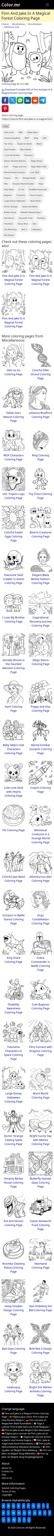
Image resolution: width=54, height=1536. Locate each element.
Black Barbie (25, 149)
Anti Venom (9, 218)
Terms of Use (9, 1491)
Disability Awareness (38, 189)
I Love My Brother (12, 155)
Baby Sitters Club (38, 166)
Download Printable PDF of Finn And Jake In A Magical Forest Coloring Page (27, 91)
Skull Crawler (10, 149)
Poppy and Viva (20, 166)
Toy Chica (8, 144)
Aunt (6, 166)
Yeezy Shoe (22, 224)
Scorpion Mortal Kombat (23, 184)
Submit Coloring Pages (14, 1488)
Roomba (41, 218)
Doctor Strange (10, 206)
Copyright (7, 1494)
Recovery (29, 155)
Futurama (20, 195)
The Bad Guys (10, 229)
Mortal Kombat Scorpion (14, 172)
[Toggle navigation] (47, 5)
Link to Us (7, 1478)
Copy (5, 125)
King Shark (9, 189)
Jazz (42, 178)
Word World (35, 201)
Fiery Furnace (36, 195)
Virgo (40, 184)
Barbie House (10, 212)
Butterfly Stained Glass (31, 212)
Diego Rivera (36, 161)
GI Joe (21, 189)
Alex (6, 184)
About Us (6, 1468)
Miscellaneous (18, 24)
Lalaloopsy (36, 229)
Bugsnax (8, 195)
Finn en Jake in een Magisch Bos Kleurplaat (27, 1430)
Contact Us (7, 1471)
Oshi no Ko (9, 132)
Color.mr (10, 5)
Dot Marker (9, 235)
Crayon (7, 178)
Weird (39, 144)
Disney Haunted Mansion (15, 161)
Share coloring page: (12, 115)
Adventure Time (11, 27)
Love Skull (34, 172)
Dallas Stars (32, 132)
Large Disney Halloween (14, 201)
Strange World (29, 178)
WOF (27, 138)
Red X (24, 229)
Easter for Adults (24, 144)
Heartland (8, 224)
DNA (21, 132)
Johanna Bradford (12, 138)
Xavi (34, 224)
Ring (36, 138)
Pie (16, 178)
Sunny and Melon (30, 206)
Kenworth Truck (26, 218)
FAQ (4, 1474)
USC (45, 138)
